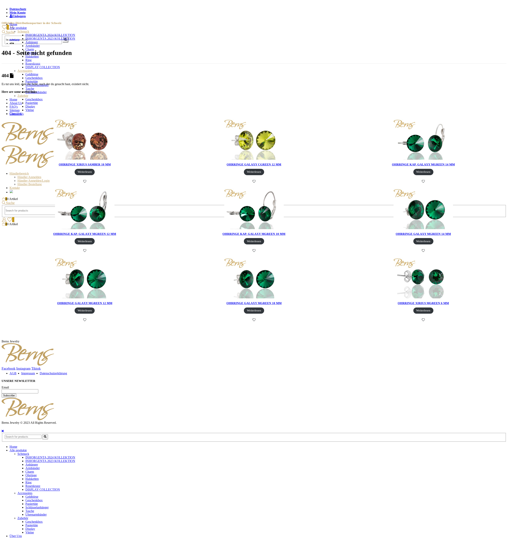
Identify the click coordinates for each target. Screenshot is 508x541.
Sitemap (15, 110)
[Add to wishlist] (85, 181)
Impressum (28, 373)
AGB (13, 373)
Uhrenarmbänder (36, 514)
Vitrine (29, 110)
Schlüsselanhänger (37, 507)
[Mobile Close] (3, 431)
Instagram (23, 368)
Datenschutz (18, 9)
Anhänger (31, 42)
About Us (16, 103)
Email (5, 387)
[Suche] (45, 436)
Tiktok (36, 368)
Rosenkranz (32, 63)
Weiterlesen (85, 171)
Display (30, 106)
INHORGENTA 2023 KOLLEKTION (50, 38)
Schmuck (23, 31)
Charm (29, 471)
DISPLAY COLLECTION (42, 67)
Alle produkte (18, 28)
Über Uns (16, 536)
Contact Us (17, 113)
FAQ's (14, 106)
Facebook (8, 368)
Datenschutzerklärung (53, 373)
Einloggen (19, 16)
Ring (28, 60)
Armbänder (32, 45)
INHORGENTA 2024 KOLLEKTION (50, 35)
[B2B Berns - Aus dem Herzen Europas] (28, 419)
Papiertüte (31, 81)
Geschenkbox (34, 78)
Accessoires (24, 70)
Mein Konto (18, 12)
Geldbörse (31, 74)
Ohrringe (31, 475)
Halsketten (32, 478)
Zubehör (22, 95)
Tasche (29, 88)
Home (13, 24)
